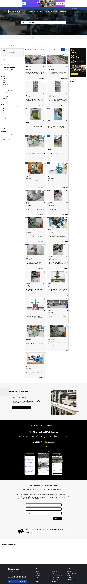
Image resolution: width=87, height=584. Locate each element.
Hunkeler (5, 84)
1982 (4, 114)
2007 (4, 120)
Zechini (5, 98)
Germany (5, 136)
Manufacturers (54, 11)
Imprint (37, 581)
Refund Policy (70, 575)
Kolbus (4, 86)
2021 (4, 128)
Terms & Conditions (71, 573)
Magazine (38, 575)
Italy (4, 138)
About (37, 571)
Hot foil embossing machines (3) (12, 72)
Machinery (41, 11)
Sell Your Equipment (56, 577)
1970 (4, 108)
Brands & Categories (33, 11)
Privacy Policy (70, 571)
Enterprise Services (55, 579)
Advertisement (54, 583)
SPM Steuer (6, 96)
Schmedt (5, 92)
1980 (4, 112)
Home (9, 37)
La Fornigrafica (6, 78)
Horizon (5, 82)
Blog (37, 577)
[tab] (12, 59)
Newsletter (53, 581)
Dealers (47, 11)
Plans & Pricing (62, 11)
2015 (4, 126)
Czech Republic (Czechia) (9, 134)
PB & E (4, 88)
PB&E (4, 80)
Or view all (11, 45)
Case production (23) (9, 67)
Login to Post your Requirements (21, 407)
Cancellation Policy (71, 579)
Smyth (4, 94)
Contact (38, 573)
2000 (4, 118)
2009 (4, 122)
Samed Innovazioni (7, 90)
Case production (34, 37)
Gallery (37, 579)
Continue (57, 519)
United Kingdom (7, 140)
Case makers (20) (9, 69)
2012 (4, 124)
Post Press (25, 37)
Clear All (4, 55)
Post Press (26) (5, 65)
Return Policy (70, 577)
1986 (4, 116)
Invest (52, 573)
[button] (23, 59)
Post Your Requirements (56, 575)
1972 (4, 110)
